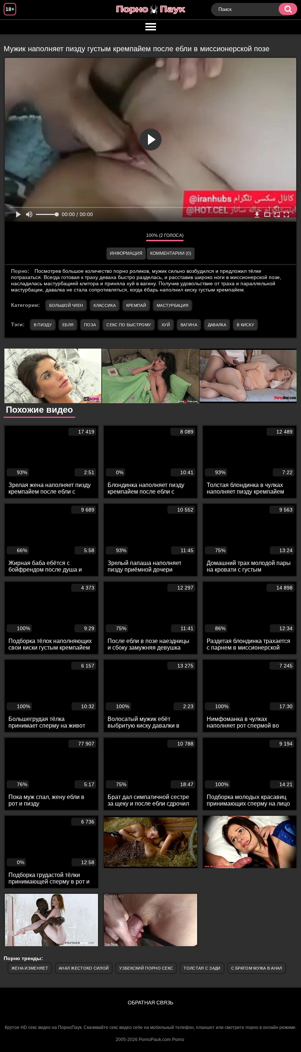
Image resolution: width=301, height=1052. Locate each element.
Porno (178, 1039)
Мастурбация (172, 305)
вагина (189, 325)
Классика (104, 305)
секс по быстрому (128, 325)
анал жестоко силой (84, 968)
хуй (166, 325)
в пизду (43, 325)
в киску (245, 325)
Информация (126, 253)
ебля (67, 325)
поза (90, 325)
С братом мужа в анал (256, 968)
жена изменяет (29, 968)
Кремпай (136, 305)
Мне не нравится (135, 237)
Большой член (66, 305)
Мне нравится (118, 237)
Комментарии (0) (170, 253)
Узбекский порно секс (146, 968)
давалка (217, 325)
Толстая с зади (202, 968)
